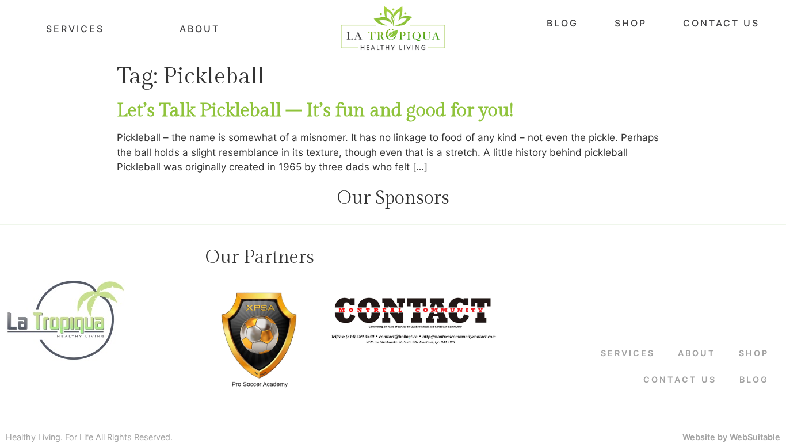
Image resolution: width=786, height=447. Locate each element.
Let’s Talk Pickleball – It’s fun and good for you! (315, 110)
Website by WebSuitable (731, 437)
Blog (562, 23)
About (200, 29)
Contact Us (721, 23)
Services (75, 29)
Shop (631, 23)
